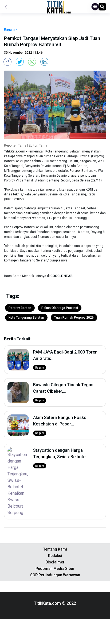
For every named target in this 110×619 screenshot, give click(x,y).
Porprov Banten (20, 308)
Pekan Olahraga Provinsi (59, 308)
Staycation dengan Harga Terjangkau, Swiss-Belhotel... (61, 453)
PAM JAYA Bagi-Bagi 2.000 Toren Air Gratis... (65, 355)
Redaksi (55, 556)
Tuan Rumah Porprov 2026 (74, 317)
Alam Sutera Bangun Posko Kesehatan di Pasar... (60, 421)
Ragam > (10, 29)
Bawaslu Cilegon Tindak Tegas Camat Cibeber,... (63, 388)
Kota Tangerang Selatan (26, 317)
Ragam (39, 367)
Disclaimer (55, 562)
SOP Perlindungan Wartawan (55, 575)
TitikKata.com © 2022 (55, 603)
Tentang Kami (55, 549)
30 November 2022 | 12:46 (23, 52)
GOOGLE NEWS (61, 276)
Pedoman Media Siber (55, 568)
